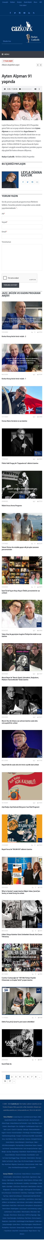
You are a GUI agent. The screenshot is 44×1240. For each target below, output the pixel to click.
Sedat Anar (38, 1221)
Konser (40, 1151)
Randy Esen (5, 1221)
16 (5, 1081)
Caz (17, 1126)
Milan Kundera (26, 1212)
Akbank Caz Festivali (23, 1120)
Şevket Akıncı (16, 1224)
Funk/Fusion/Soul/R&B (28, 1136)
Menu (6, 54)
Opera (15, 1161)
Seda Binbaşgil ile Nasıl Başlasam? (25, 1221)
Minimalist (23, 1158)
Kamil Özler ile (6, 1064)
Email (4, 232)
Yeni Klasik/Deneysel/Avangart (20, 1167)
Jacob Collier (22, 1199)
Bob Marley (10, 1183)
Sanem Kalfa (12, 1221)
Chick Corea (17, 1186)
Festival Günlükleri (17, 1133)
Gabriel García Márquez (15, 1196)
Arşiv (29, 1123)
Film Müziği (26, 1133)
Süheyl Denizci (37, 1224)
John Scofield (29, 1202)
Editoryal (25, 1129)
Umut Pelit (15, 1231)
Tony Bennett (29, 1227)
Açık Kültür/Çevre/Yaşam (30, 1117)
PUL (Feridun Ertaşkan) (28, 1161)
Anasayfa (5, 2)
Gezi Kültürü (9, 1139)
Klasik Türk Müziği (32, 1151)
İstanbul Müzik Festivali (16, 1148)
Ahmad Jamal (17, 1174)
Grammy (28, 1139)
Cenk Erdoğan (33, 1183)
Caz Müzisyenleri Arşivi (32, 1126)
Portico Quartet (36, 1218)
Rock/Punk (8, 1164)
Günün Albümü (10, 1142)
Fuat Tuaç (5, 1196)
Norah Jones (21, 1215)
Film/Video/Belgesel (36, 1133)
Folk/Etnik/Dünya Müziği (8, 1136)
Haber (36, 1142)
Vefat (36, 1164)
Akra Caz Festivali (34, 1120)
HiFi (40, 2)
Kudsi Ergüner (15, 1208)
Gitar (15, 1139)
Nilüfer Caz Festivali (7, 1161)
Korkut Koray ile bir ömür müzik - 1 (14, 379)
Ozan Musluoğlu (11, 1218)
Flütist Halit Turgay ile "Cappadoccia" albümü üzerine (20, 463)
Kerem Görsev (6, 1208)
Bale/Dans (35, 1123)
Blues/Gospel (11, 1126)
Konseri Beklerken (10, 1155)
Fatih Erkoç (24, 1193)
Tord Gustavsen (38, 1227)
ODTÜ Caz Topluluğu (31, 1215)
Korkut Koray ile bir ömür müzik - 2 (14, 336)
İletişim (19, 2)
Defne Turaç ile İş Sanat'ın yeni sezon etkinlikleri (18, 1022)
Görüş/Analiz (21, 1139)
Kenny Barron (29, 1205)
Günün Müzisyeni (20, 1142)
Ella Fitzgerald (28, 1189)
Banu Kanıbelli (19, 1180)
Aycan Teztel (25, 1177)
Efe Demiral (14, 1189)
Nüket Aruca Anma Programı (12, 506)
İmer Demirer (13, 1199)
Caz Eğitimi (22, 1126)
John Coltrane (20, 1202)
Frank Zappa (31, 1193)
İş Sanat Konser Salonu (30, 1145)
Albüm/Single (5, 1123)
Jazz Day (9, 1151)
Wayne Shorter (33, 1231)
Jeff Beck (4, 1202)
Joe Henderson (12, 1202)
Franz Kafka (39, 1193)
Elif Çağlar (21, 1189)
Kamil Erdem (5, 1205)
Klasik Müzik (28, 2)
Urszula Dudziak (23, 1231)
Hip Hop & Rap (20, 1145)
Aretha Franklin (7, 1177)
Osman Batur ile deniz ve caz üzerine (14, 421)
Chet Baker (10, 1186)
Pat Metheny (20, 1218)
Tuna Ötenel (8, 1231)
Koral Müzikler (31, 1155)
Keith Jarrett (21, 1205)
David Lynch (24, 1186)
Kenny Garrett (38, 1205)
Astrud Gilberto (17, 1177)
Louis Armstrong (32, 1208)
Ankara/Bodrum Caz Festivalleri (18, 1123)
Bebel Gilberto (28, 1180)
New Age (38, 1158)
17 (10, 1081)
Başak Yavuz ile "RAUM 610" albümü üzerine (17, 849)
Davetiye (19, 1129)
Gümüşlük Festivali (36, 1139)
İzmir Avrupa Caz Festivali (30, 1148)
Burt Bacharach (18, 1183)
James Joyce (38, 1199)
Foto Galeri (23, 5)
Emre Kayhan (36, 1189)
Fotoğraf (18, 1136)
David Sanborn (32, 1186)
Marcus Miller (17, 1212)
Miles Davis (34, 1212)
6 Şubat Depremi (18, 1117)
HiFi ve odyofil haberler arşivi (13, 65)
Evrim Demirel (16, 1193)
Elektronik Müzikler (34, 1129)
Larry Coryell (23, 1208)
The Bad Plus (5, 1227)
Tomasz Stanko (21, 1227)
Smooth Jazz (20, 1164)
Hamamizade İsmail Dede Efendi (31, 1196)
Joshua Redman (38, 1202)
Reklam (12, 2)
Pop (19, 1161)
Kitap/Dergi (15, 1151)
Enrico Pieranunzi (6, 1193)
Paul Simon (28, 1218)
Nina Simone (13, 1215)
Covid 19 (14, 1129)
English (4, 1133)
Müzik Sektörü (31, 1158)
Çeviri (9, 1129)
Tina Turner (13, 1227)
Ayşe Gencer (33, 1177)
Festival (9, 1133)
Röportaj (14, 1164)
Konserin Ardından (21, 1155)
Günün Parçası (29, 1142)
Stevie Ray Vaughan (26, 1224)
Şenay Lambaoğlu (7, 1224)
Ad (3, 214)
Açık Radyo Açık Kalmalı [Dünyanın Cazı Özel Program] (20, 807)
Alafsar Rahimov (26, 1174)
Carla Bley (26, 1183)
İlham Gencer (5, 1199)
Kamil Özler (13, 1205)
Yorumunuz (6, 242)
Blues (35, 2)
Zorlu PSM (32, 1167)
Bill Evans (35, 1180)
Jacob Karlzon (30, 1199)
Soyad (5, 222)
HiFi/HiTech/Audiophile (8, 1145)
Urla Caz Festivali (29, 1164)
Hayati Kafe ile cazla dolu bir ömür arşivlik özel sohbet (20, 765)
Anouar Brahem (36, 1174)
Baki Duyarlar (10, 1180)
